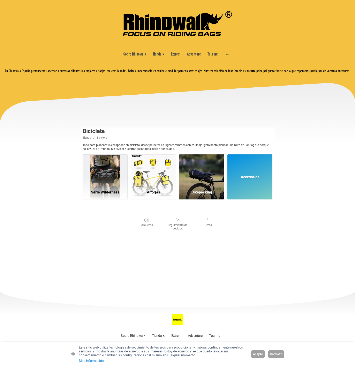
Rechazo (276, 354)
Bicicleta (102, 137)
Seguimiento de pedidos (177, 226)
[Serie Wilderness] (105, 170)
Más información (91, 361)
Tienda (87, 137)
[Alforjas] (153, 170)
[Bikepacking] (201, 170)
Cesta (208, 225)
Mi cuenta (147, 225)
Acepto (258, 354)
